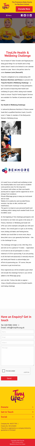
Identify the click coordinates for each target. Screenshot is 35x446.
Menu (9, 15)
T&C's (13, 442)
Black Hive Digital (20, 444)
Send (9, 378)
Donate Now (24, 9)
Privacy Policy (19, 442)
